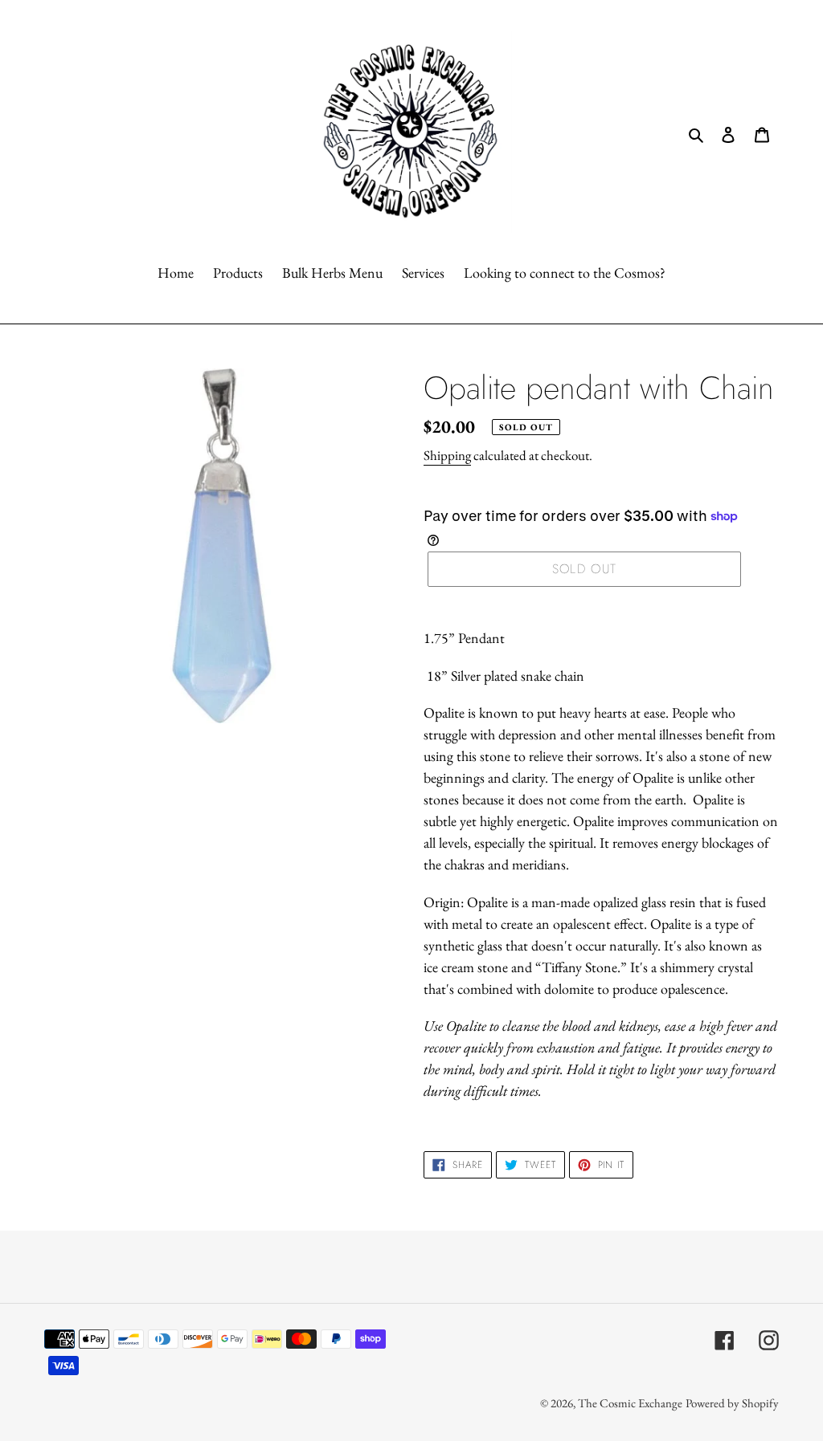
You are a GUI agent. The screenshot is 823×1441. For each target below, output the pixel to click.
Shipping (447, 455)
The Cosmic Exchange (630, 1402)
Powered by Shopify (732, 1402)
